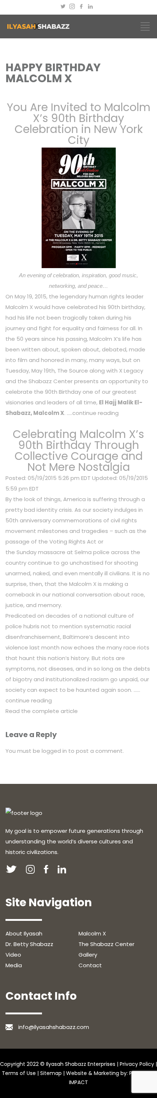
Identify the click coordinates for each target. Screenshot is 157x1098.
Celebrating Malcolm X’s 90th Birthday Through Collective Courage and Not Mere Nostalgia (78, 450)
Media (13, 965)
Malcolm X (92, 933)
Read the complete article (41, 711)
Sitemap (51, 1073)
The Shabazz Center (106, 944)
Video (13, 954)
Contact (90, 965)
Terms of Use (19, 1073)
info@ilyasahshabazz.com (53, 1027)
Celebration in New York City (79, 134)
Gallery (87, 954)
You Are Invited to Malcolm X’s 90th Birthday (78, 112)
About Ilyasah (23, 933)
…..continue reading (92, 413)
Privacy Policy (137, 1064)
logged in (54, 751)
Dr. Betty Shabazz (29, 944)
